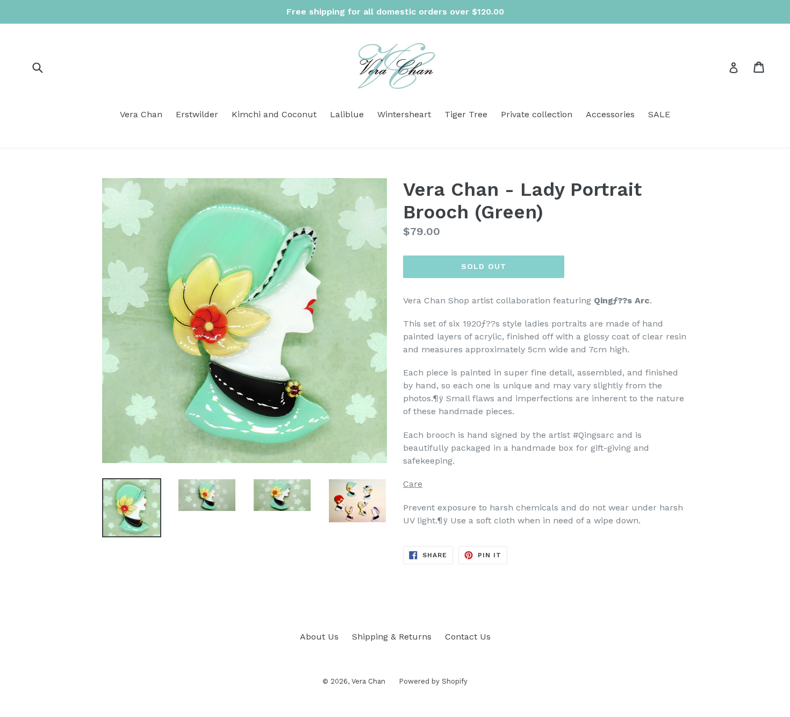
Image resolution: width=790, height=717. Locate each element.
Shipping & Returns (392, 636)
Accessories (610, 114)
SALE (659, 114)
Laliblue (347, 114)
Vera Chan (141, 114)
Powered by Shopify (433, 681)
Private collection (536, 114)
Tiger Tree (465, 114)
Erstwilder (197, 114)
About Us (319, 636)
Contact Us (468, 636)
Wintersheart (404, 114)
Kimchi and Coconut (274, 114)
